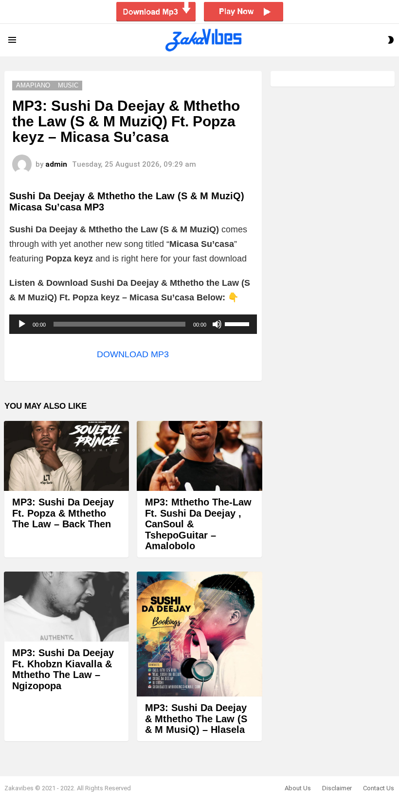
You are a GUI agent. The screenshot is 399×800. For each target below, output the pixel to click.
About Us (298, 788)
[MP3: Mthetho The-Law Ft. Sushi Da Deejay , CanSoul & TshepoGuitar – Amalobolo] (199, 456)
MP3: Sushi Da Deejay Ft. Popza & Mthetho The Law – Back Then (63, 513)
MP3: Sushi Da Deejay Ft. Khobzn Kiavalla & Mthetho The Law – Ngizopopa (63, 669)
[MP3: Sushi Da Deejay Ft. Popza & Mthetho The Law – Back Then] (66, 456)
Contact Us (378, 788)
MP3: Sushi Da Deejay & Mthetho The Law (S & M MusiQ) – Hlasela (196, 718)
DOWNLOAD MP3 (133, 354)
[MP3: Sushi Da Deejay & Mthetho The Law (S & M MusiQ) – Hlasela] (199, 634)
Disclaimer (337, 788)
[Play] (22, 324)
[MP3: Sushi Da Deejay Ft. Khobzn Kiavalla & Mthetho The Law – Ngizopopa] (66, 607)
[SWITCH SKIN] (391, 40)
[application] (133, 324)
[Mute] (217, 324)
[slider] (238, 323)
